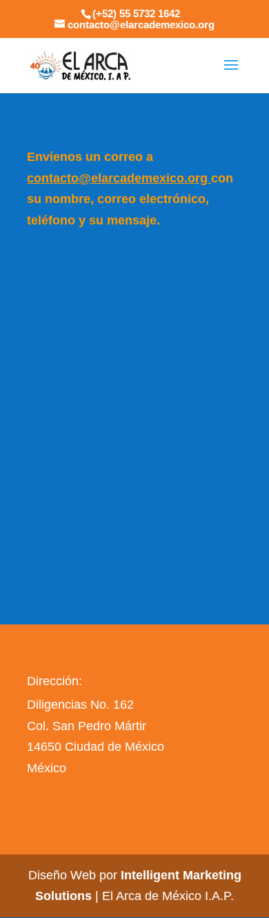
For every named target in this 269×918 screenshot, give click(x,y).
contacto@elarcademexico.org (117, 178)
